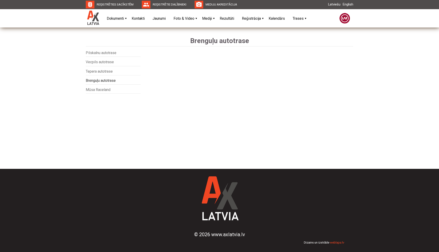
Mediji (207, 18)
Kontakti (138, 18)
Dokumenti (115, 18)
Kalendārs (277, 18)
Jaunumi (159, 18)
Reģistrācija (251, 18)
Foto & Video (184, 18)
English (348, 4)
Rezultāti (227, 18)
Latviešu (334, 4)
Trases (298, 18)
